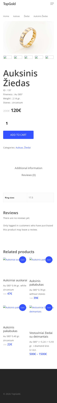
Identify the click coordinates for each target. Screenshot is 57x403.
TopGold (9, 3)
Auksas (16, 16)
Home (6, 16)
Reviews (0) (29, 175)
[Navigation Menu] (52, 3)
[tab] (28, 168)
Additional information (28, 168)
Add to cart (18, 135)
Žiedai (26, 16)
